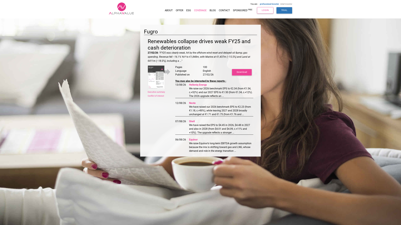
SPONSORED (242, 10)
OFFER (179, 10)
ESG (188, 10)
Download (242, 72)
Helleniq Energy (198, 84)
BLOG (213, 10)
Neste (192, 103)
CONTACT (224, 10)
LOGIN (265, 10)
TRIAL (284, 10)
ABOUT (169, 10)
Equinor (193, 139)
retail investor (286, 4)
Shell (192, 121)
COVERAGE (200, 10)
